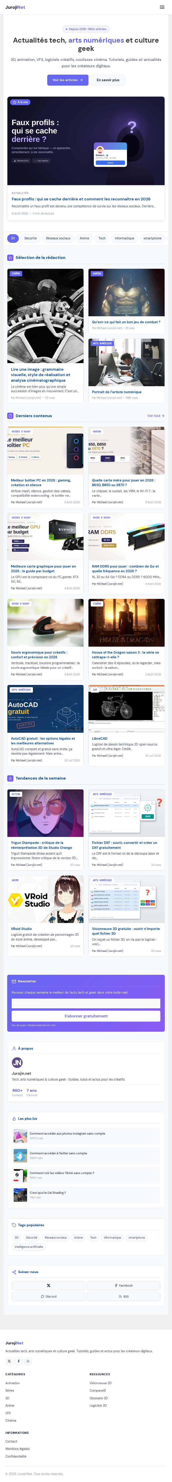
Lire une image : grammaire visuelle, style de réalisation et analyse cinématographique (40, 375)
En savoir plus (108, 80)
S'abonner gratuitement (86, 1016)
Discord (51, 1296)
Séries (9, 1391)
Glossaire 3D (99, 1398)
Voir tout (153, 416)
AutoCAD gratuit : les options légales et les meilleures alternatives (43, 740)
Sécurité (30, 238)
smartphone (152, 238)
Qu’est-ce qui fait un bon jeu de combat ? (126, 322)
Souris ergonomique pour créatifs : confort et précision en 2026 (39, 654)
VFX (8, 1413)
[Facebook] (18, 1361)
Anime (84, 238)
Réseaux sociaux (58, 238)
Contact (11, 1441)
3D (13, 238)
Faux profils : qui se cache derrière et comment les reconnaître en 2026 (81, 199)
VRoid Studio (21, 929)
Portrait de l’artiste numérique (117, 392)
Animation (12, 1383)
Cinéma (10, 1421)
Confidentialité (15, 1456)
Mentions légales (17, 1449)
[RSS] (28, 1361)
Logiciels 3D (98, 1406)
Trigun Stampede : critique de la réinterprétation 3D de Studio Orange (41, 845)
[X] (9, 1361)
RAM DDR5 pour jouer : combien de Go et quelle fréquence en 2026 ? (125, 568)
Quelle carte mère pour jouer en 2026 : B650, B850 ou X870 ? (123, 482)
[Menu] (162, 7)
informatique (124, 238)
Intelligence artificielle (29, 1247)
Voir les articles (65, 80)
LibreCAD (100, 738)
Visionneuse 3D (101, 1383)
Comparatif (98, 1391)
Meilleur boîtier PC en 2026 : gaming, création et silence (41, 482)
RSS (126, 1296)
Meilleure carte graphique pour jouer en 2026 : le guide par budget (43, 568)
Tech (102, 238)
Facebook (126, 1285)
